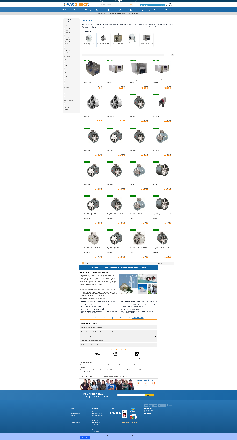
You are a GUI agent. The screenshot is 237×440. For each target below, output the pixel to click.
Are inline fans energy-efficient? (88, 336)
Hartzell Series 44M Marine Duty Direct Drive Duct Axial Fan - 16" (162, 180)
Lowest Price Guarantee (75, 419)
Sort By (161, 54)
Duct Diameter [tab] (67, 56)
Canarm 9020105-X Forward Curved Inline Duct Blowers (92, 79)
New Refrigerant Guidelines (98, 429)
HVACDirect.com (125, 425)
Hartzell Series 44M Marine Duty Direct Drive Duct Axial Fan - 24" (162, 214)
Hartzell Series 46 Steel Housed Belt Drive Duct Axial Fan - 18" (92, 180)
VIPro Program (95, 424)
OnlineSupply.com (126, 428)
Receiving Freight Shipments (98, 417)
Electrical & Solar (159, 10)
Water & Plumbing (148, 10)
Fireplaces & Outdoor (136, 10)
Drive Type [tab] (66, 91)
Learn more (150, 435)
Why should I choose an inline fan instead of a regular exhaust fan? (97, 331)
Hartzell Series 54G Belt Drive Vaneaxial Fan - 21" (139, 180)
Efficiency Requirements (97, 411)
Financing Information (97, 419)
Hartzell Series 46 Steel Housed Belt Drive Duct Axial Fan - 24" (92, 214)
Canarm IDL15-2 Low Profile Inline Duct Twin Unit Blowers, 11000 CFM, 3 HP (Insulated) (162, 79)
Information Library (96, 428)
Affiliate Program (95, 431)
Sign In (162, 3)
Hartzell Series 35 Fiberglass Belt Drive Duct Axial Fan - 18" (93, 248)
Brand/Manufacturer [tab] (68, 100)
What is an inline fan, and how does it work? (91, 327)
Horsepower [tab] (66, 87)
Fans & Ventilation (125, 10)
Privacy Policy (73, 420)
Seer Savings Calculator (97, 413)
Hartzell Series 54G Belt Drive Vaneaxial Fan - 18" (162, 146)
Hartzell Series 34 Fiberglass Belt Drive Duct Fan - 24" (139, 248)
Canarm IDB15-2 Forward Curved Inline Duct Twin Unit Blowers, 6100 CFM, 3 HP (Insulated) (139, 79)
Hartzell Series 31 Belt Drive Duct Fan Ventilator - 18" (138, 112)
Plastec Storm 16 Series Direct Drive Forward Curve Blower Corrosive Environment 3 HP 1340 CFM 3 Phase (161, 113)
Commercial (101, 9)
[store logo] (76, 4)
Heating (78, 9)
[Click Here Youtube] (114, 413)
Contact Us (73, 408)
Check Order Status (114, 410)
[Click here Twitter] (120, 413)
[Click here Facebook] (111, 413)
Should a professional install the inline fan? (91, 344)
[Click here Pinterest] (117, 413)
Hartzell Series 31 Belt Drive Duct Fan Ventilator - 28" (138, 146)
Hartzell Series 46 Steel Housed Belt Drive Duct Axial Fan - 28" (115, 248)
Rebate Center (95, 410)
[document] (118, 436)
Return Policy (73, 415)
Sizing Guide (157, 3)
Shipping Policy (74, 411)
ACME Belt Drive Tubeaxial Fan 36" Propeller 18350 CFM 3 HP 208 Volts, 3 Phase (115, 113)
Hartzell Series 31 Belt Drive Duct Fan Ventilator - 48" (161, 248)
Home (64, 17)
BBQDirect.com (125, 427)
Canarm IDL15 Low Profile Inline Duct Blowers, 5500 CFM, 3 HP (115, 79)
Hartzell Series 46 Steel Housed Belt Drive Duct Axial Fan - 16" (115, 146)
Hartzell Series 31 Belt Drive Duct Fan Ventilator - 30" (115, 180)
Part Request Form (96, 420)
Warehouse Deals (96, 422)
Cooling (66, 9)
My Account (112, 408)
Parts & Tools (170, 9)
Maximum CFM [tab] (67, 25)
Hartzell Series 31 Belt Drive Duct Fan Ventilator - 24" (92, 146)
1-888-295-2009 (138, 318)
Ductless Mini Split (91, 10)
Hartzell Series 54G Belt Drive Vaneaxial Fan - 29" (139, 214)
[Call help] (138, 383)
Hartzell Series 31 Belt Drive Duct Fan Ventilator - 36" (115, 214)
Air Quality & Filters (113, 10)
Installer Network (96, 426)
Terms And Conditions (75, 422)
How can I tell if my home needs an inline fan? (92, 340)
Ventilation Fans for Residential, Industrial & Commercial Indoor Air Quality (79, 17)
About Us (72, 410)
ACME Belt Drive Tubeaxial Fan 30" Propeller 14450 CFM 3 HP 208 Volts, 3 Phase (92, 113)
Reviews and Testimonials (76, 413)
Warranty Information (75, 417)
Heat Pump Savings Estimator (98, 415)
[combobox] (116, 4)
